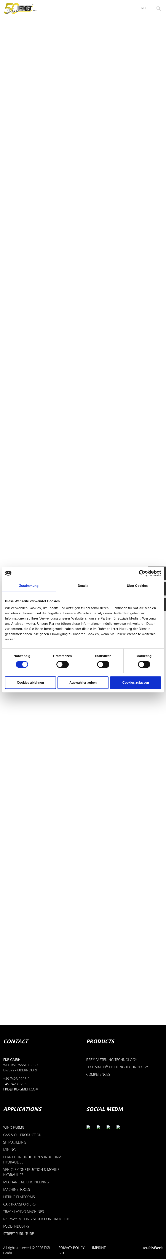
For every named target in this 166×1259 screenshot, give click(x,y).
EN (142, 8)
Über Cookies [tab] (137, 585)
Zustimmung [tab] (28, 585)
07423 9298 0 (25, 971)
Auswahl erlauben (83, 682)
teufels (153, 1247)
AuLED (21, 349)
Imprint (99, 1247)
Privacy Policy (72, 1247)
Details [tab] (83, 585)
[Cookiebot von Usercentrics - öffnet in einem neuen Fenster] (142, 573)
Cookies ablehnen (30, 682)
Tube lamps (47, 740)
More (34, 784)
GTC (62, 1253)
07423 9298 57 (26, 980)
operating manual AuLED (39, 369)
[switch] (62, 664)
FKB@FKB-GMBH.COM (20, 1089)
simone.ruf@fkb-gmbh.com (39, 988)
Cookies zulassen (135, 682)
